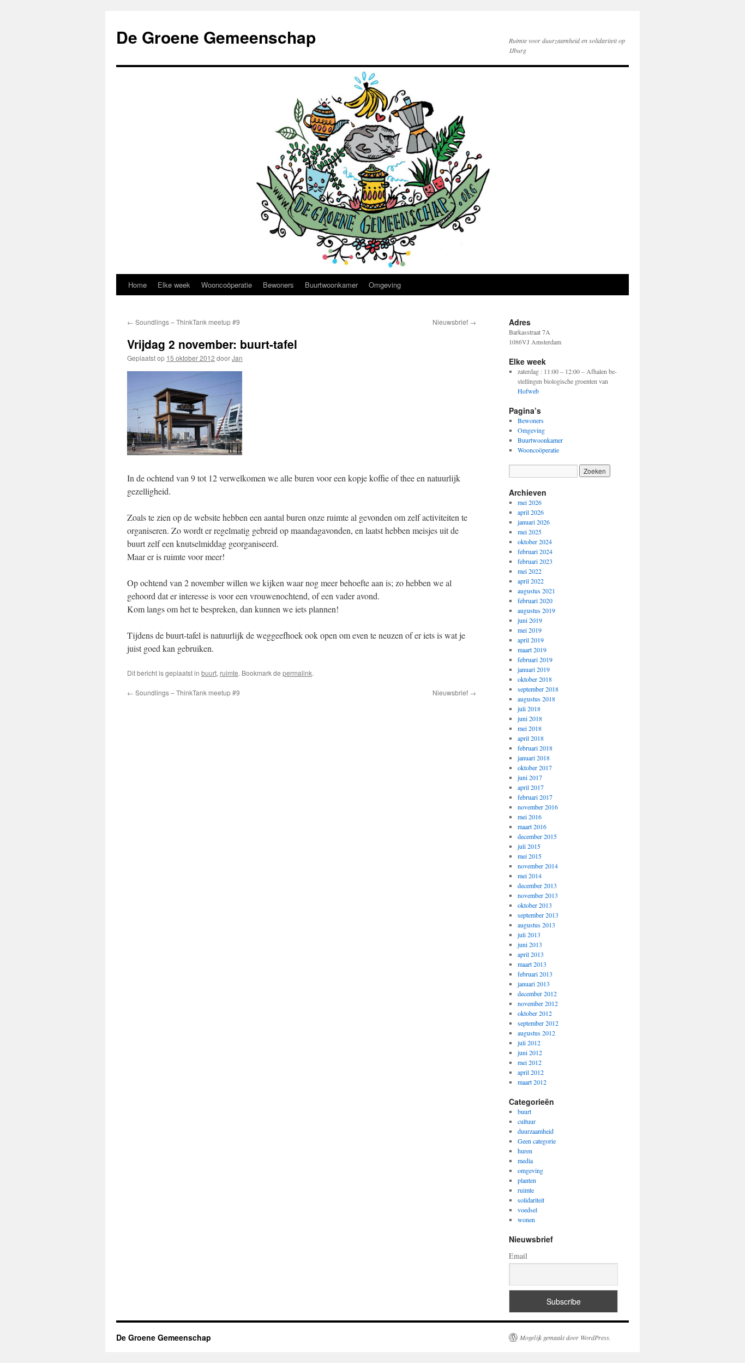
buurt (209, 672)
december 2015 (537, 836)
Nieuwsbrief (454, 321)
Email (518, 1256)
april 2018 (531, 738)
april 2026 (531, 512)
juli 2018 (529, 708)
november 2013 (538, 895)
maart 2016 (532, 826)
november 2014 (538, 865)
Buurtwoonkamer (331, 284)
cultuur (527, 1121)
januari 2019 (534, 669)
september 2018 (538, 689)
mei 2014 (530, 875)
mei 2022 (530, 571)
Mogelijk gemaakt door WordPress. (565, 1337)
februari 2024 (535, 551)
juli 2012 (529, 1042)
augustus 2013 (536, 924)
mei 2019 (530, 630)
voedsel (527, 1209)
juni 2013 (530, 944)
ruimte (229, 672)
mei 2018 (530, 728)
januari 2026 (534, 521)
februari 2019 (535, 659)
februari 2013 (535, 973)
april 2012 (531, 1072)
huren (525, 1150)
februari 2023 (535, 561)
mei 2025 (530, 531)
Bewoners (278, 284)
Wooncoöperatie (226, 284)
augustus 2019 (536, 610)
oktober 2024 (535, 541)
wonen (526, 1219)
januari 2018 (534, 757)
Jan (237, 357)
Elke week (174, 284)
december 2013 (537, 885)
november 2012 (538, 1003)
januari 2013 (534, 983)
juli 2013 (529, 934)
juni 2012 (530, 1052)
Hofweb (528, 390)
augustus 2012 (536, 1032)
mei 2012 (530, 1062)
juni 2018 (530, 718)
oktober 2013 (535, 905)
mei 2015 (530, 856)
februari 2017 (535, 797)
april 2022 (531, 580)
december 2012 (537, 993)
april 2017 (531, 787)
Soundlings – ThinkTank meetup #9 (183, 321)
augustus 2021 (536, 590)
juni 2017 (530, 777)
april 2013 (531, 954)
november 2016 (538, 806)
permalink (297, 672)
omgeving (530, 1170)
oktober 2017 (535, 767)
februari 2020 (535, 600)
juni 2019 (530, 620)
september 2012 (538, 1023)
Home (137, 284)
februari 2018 (535, 747)
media (525, 1160)
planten (527, 1180)
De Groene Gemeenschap (216, 37)
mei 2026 (530, 502)
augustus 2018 (536, 698)
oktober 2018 (535, 679)
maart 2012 (532, 1082)
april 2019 (531, 639)
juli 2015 (529, 846)
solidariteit (531, 1199)
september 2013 (538, 914)
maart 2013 (532, 964)
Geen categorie (537, 1140)
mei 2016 (530, 816)
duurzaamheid (536, 1131)
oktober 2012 (535, 1013)
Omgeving (385, 284)
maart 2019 (532, 649)
